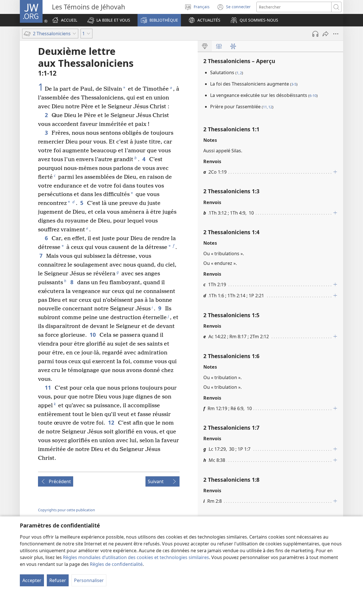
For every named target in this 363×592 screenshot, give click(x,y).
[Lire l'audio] (315, 34)
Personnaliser (89, 580)
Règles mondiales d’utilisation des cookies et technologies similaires (136, 557)
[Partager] (325, 34)
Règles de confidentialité (116, 564)
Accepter (31, 580)
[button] (109, 20)
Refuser (57, 580)
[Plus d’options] (336, 34)
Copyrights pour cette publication (66, 509)
